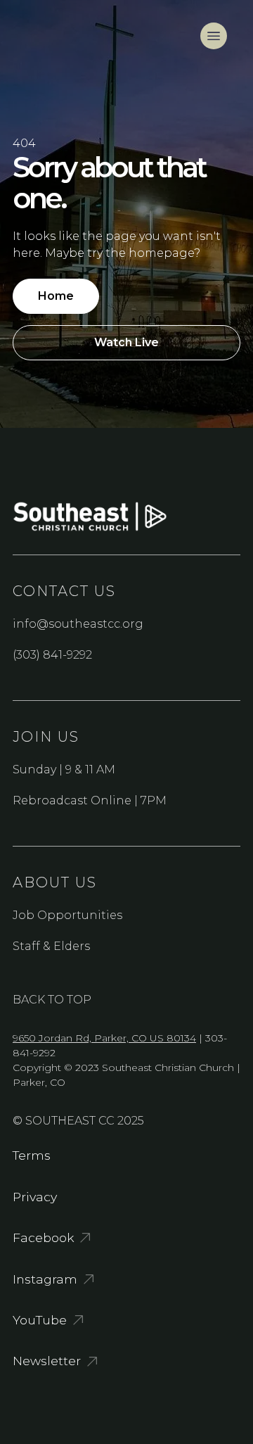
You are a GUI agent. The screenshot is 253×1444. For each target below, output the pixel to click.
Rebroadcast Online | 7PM (90, 800)
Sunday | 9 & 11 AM (64, 769)
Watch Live (126, 342)
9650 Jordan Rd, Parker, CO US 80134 (104, 1038)
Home (56, 296)
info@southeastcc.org (78, 624)
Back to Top (52, 999)
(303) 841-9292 (52, 654)
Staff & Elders (51, 946)
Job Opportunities (67, 915)
